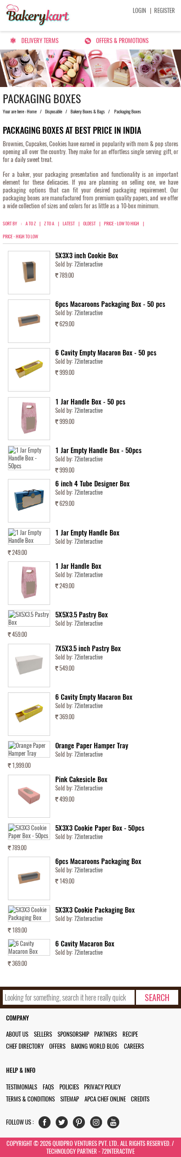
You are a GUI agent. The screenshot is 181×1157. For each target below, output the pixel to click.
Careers (134, 1046)
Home (32, 111)
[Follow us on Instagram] (98, 1124)
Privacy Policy (102, 1087)
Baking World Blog (95, 1046)
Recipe (130, 1034)
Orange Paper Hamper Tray (91, 745)
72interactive (88, 264)
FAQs (48, 1087)
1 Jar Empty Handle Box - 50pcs (98, 450)
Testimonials (21, 1087)
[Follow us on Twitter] (64, 1124)
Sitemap (69, 1099)
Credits (140, 1099)
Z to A (49, 223)
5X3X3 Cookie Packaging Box (95, 909)
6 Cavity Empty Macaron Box (93, 697)
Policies (69, 1087)
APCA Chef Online (105, 1099)
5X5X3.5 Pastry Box (81, 614)
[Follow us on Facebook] (47, 1124)
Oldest (89, 223)
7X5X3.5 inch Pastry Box (88, 648)
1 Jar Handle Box (78, 566)
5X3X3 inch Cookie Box (86, 255)
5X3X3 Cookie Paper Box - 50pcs (99, 828)
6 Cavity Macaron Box (84, 943)
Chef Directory (25, 1046)
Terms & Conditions (30, 1099)
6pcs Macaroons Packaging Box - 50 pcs (110, 304)
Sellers (43, 1034)
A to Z (31, 223)
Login (139, 10)
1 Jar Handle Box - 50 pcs (90, 401)
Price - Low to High (121, 223)
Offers (57, 1046)
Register (164, 10)
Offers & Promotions (122, 40)
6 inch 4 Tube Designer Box (92, 483)
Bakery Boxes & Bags (88, 111)
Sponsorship (73, 1034)
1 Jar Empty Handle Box (87, 532)
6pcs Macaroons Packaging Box (98, 861)
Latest (69, 223)
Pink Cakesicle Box (81, 779)
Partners (105, 1034)
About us (17, 1034)
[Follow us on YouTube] (115, 1124)
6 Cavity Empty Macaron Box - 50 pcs (105, 352)
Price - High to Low (20, 236)
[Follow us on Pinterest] (81, 1124)
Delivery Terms (39, 40)
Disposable (53, 111)
